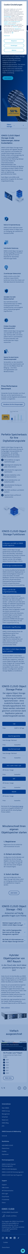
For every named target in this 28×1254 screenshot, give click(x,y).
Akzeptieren (18, 28)
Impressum (7, 35)
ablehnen (15, 26)
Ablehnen (14, 50)
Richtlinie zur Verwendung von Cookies (12, 22)
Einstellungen (7, 16)
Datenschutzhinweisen (10, 24)
